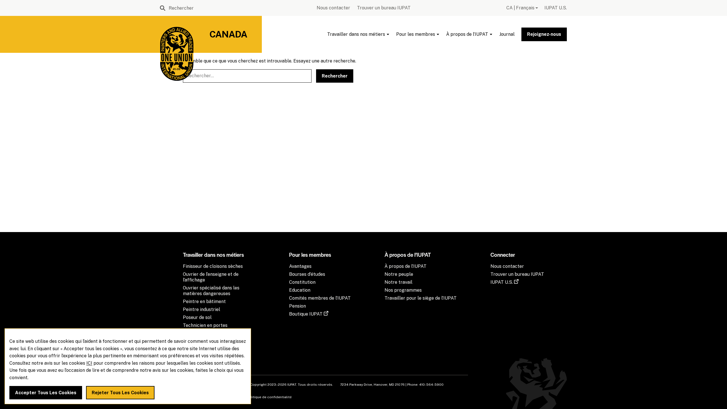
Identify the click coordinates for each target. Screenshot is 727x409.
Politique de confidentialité (269, 397)
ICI (89, 363)
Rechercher (335, 76)
